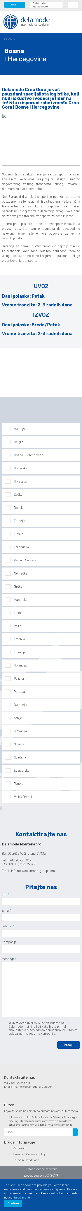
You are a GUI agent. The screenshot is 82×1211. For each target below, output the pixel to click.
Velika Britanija (24, 797)
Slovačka (20, 731)
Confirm (13, 1203)
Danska (19, 508)
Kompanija (9, 942)
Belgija (18, 442)
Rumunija (20, 705)
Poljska (19, 679)
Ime (4, 895)
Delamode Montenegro (40, 5)
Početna (9, 38)
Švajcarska (22, 771)
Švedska (20, 757)
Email (6, 910)
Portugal (20, 692)
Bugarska (20, 468)
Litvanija (20, 652)
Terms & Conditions (26, 1160)
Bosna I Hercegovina (28, 455)
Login (14, 4)
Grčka (18, 587)
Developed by (33, 1175)
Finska (18, 534)
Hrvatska (20, 481)
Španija (19, 744)
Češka (18, 495)
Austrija (19, 429)
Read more (22, 1197)
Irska (17, 613)
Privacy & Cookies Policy (29, 1154)
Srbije (18, 718)
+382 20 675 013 (19, 1083)
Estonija (19, 521)
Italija (17, 626)
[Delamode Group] (26, 21)
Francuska (21, 547)
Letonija (19, 639)
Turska (18, 784)
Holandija (20, 665)
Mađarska (21, 600)
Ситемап (19, 1148)
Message (8, 959)
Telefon (7, 926)
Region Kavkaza (25, 560)
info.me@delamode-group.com (33, 871)
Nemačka (20, 573)
